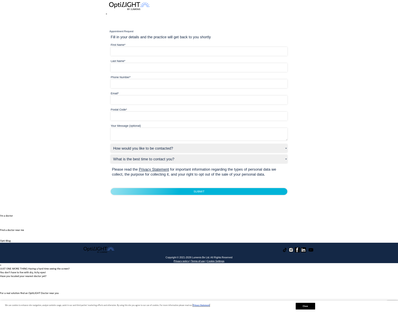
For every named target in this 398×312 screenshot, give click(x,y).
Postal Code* (119, 109)
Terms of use (198, 261)
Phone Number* (121, 77)
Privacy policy (181, 261)
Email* (115, 93)
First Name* (118, 44)
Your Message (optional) (126, 125)
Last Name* (118, 61)
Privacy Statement (154, 169)
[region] (199, 306)
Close (305, 306)
